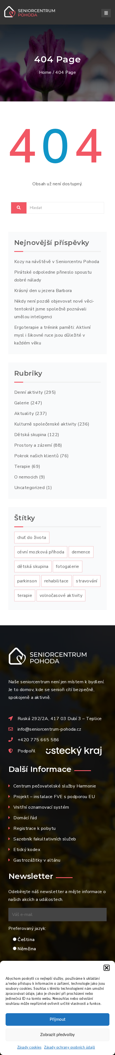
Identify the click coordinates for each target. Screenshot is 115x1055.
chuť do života (31, 537)
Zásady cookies (29, 1047)
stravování (86, 581)
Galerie (21, 403)
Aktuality (24, 413)
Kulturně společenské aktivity (45, 424)
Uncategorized (29, 488)
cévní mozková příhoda (40, 552)
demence (81, 552)
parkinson (27, 581)
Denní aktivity (28, 392)
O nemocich (26, 477)
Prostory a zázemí (33, 445)
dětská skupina (33, 566)
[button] (106, 968)
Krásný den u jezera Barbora (43, 291)
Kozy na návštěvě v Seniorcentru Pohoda (56, 262)
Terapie (22, 466)
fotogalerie (67, 566)
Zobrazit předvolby (57, 1035)
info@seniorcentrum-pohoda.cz (49, 729)
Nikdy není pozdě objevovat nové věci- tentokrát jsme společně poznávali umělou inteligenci (54, 309)
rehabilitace (56, 581)
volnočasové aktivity (61, 595)
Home (45, 72)
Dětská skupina (30, 435)
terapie (24, 595)
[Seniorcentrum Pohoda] (36, 11)
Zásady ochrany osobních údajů (69, 1047)
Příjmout (57, 1019)
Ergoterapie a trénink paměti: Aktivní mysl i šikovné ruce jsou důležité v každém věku (52, 335)
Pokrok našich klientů (36, 456)
